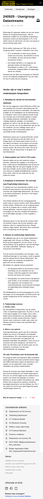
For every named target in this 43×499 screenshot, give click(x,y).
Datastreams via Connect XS (20, 438)
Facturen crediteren (16, 434)
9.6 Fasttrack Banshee (17, 430)
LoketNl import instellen (13, 470)
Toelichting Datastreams (18, 415)
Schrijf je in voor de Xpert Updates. (18, 496)
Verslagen (31, 9)
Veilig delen (9, 473)
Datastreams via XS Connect (20, 411)
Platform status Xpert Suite (19, 427)
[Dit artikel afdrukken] (38, 20)
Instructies (9, 9)
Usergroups (20, 9)
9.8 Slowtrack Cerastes (18, 423)
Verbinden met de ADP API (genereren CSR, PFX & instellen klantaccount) (21, 464)
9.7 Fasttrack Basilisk (17, 419)
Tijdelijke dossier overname (14, 461)
